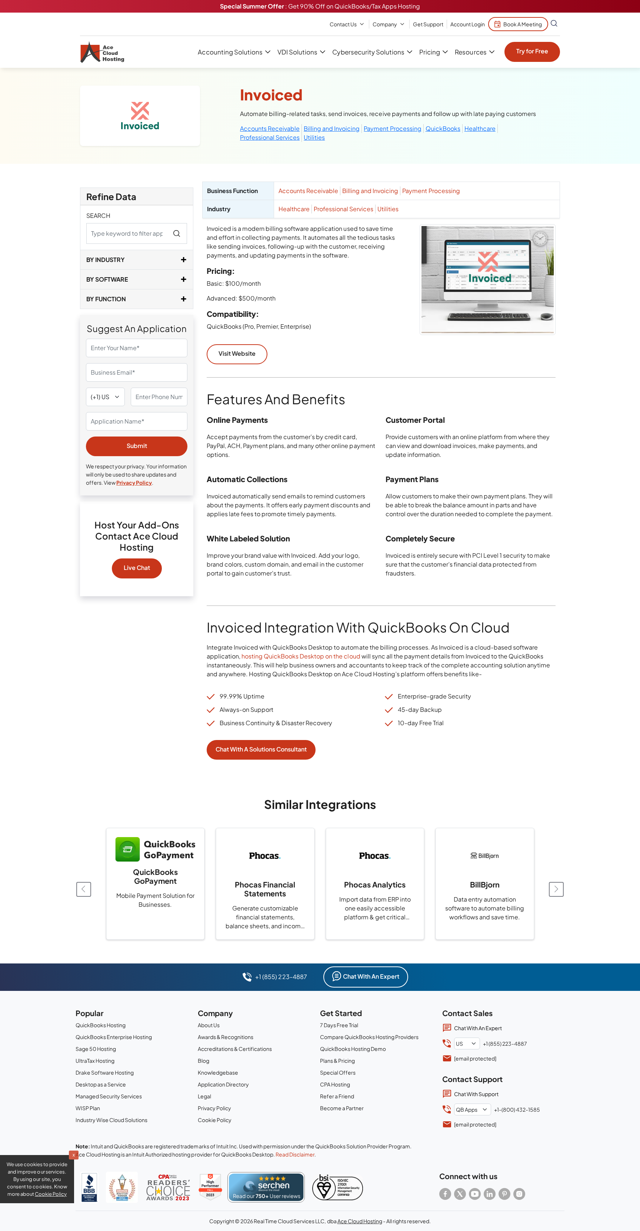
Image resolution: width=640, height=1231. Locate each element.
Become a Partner (342, 1108)
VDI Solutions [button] (297, 52)
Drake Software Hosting (105, 1072)
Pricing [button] (429, 52)
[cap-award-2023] (168, 1187)
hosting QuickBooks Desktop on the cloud (300, 656)
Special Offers (338, 1072)
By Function (106, 299)
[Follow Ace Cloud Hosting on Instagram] (519, 1194)
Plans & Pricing (337, 1060)
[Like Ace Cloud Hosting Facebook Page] (445, 1194)
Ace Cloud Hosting (359, 1221)
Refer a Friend (337, 1096)
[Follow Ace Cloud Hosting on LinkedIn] (490, 1194)
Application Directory (223, 1084)
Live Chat (137, 567)
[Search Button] (554, 24)
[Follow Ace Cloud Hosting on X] (460, 1194)
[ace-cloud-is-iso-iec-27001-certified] (337, 1187)
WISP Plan (88, 1108)
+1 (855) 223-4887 (281, 977)
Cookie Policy (214, 1119)
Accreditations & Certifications (235, 1048)
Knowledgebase (218, 1072)
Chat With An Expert (371, 976)
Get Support (428, 24)
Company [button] (385, 24)
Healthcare (480, 128)
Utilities (314, 137)
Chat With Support (476, 1094)
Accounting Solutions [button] (230, 52)
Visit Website (237, 353)
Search (98, 215)
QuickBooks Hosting (101, 1025)
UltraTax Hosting (95, 1060)
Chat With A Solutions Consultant (261, 749)
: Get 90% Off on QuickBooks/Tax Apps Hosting (320, 6)
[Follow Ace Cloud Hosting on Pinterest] (504, 1194)
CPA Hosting (335, 1084)
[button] (556, 889)
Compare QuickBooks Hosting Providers (369, 1036)
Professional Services (270, 137)
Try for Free (532, 51)
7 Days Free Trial (339, 1025)
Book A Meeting (522, 24)
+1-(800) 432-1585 (517, 1109)
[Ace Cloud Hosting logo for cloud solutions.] (102, 52)
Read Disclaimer (295, 1154)
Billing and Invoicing (332, 128)
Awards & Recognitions (225, 1036)
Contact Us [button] (343, 24)
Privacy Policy (134, 482)
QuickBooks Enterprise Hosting (114, 1036)
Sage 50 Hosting (96, 1048)
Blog (203, 1060)
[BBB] (89, 1187)
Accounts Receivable (270, 128)
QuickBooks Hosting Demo (353, 1048)
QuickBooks (443, 128)
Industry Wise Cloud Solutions (111, 1119)
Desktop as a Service (101, 1084)
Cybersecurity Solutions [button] (368, 52)
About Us (209, 1025)
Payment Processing (392, 128)
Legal (204, 1096)
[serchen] (266, 1187)
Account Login (467, 24)
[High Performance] (210, 1187)
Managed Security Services (109, 1096)
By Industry (105, 259)
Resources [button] (470, 52)
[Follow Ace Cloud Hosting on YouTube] (475, 1194)
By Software (107, 279)
